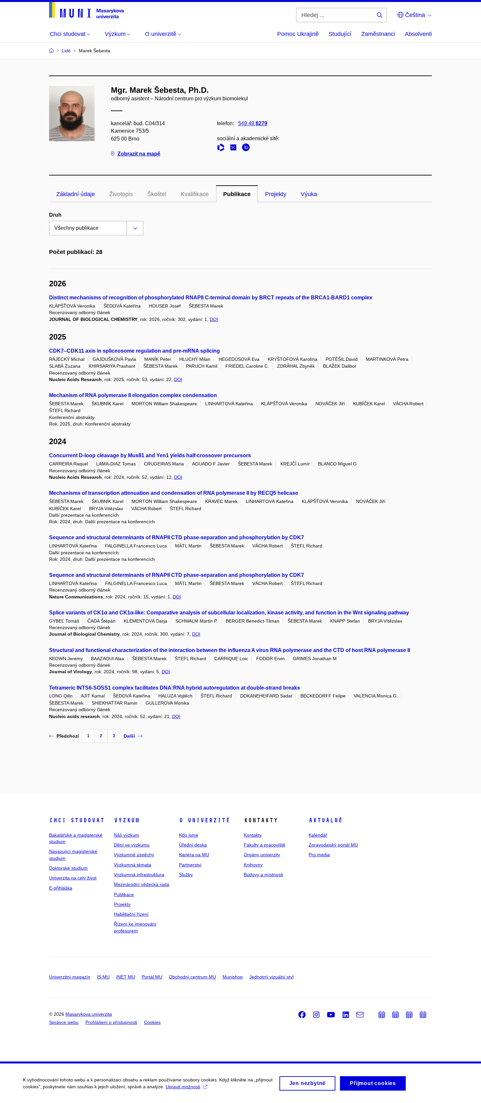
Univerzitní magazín (69, 976)
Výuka (309, 194)
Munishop (233, 976)
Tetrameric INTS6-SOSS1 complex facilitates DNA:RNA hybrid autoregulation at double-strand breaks (174, 688)
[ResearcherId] (222, 148)
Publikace (237, 194)
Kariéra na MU (194, 854)
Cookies (152, 1022)
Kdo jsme (188, 835)
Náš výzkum (126, 835)
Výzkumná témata (132, 864)
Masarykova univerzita (88, 1014)
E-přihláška (60, 888)
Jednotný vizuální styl (271, 976)
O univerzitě (204, 820)
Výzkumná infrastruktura (139, 874)
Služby (186, 874)
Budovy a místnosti (263, 874)
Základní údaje (75, 194)
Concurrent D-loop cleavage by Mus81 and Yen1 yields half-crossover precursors (150, 455)
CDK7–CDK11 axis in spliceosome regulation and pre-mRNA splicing (134, 351)
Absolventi (418, 34)
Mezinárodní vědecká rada (141, 884)
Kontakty (253, 835)
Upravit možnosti (183, 1086)
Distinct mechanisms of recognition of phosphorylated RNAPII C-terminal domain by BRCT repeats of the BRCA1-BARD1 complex (210, 297)
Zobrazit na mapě (138, 154)
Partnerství (190, 864)
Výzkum (126, 820)
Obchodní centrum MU (192, 976)
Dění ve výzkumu (132, 844)
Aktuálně (326, 820)
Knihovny (253, 864)
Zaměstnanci (378, 34)
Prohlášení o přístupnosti (111, 1022)
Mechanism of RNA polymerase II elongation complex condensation (133, 395)
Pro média (319, 854)
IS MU (103, 976)
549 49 (252, 123)
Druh (55, 215)
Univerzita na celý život (73, 877)
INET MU (125, 976)
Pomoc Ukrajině (298, 34)
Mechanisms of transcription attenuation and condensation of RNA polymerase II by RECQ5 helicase (173, 493)
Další (129, 736)
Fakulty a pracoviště (264, 844)
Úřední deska (193, 844)
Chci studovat (76, 820)
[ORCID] (247, 148)
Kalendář (318, 835)
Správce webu (64, 1022)
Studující (340, 34)
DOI (214, 319)
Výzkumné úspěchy (134, 854)
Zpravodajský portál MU (333, 844)
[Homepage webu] (86, 10)
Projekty (275, 194)
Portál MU (152, 976)
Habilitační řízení (131, 914)
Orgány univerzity (262, 854)
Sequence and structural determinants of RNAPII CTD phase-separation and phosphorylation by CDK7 (176, 537)
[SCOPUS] (234, 148)
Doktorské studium (68, 868)
